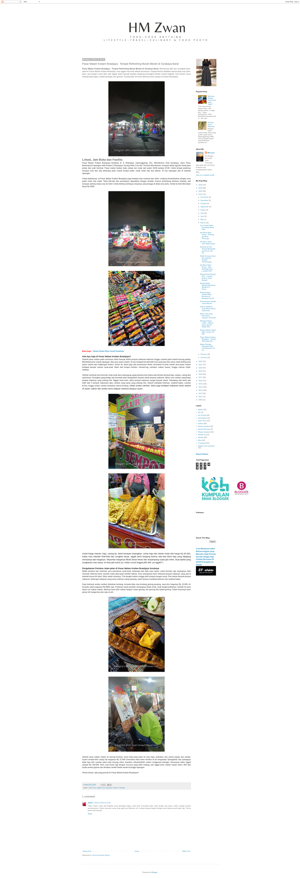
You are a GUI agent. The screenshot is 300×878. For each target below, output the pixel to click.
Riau (199, 440)
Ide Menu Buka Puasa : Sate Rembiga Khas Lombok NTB (206, 268)
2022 (201, 361)
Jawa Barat (202, 418)
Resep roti (202, 435)
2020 (201, 368)
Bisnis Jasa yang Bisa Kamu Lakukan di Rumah (208, 316)
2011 (200, 396)
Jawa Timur (92, 788)
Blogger (154, 872)
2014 (201, 387)
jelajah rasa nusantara (104, 788)
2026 (201, 185)
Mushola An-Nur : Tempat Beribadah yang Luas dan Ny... (207, 250)
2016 (201, 381)
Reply (90, 814)
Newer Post (87, 851)
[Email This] (102, 785)
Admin (90, 803)
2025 (201, 188)
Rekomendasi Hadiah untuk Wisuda (208, 302)
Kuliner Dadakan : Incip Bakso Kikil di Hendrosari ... (208, 308)
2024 (201, 191)
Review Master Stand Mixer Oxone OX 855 (208, 332)
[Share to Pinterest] (110, 785)
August (203, 210)
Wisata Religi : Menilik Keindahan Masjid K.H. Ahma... (207, 286)
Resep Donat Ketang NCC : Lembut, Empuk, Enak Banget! (208, 277)
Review (200, 437)
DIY (199, 412)
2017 (201, 377)
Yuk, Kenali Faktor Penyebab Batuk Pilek (207, 227)
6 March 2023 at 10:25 (102, 803)
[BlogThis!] (104, 785)
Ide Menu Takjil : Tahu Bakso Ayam (207, 243)
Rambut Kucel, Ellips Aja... (212, 124)
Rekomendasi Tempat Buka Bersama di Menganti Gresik (207, 295)
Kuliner (115, 788)
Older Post (186, 851)
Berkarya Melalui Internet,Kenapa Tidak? (212, 100)
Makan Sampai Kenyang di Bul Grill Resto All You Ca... (207, 347)
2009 (201, 400)
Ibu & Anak (202, 415)
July (202, 213)
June (203, 216)
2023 (201, 194)
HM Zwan (211, 153)
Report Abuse (202, 454)
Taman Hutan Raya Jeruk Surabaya (108, 351)
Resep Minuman (204, 429)
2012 (201, 393)
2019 (201, 371)
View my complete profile (205, 175)
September (205, 207)
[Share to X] (106, 785)
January (204, 357)
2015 (201, 384)
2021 (201, 364)
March (203, 223)
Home (137, 851)
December (205, 197)
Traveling (121, 788)
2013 (201, 390)
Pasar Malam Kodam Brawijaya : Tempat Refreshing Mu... (208, 339)
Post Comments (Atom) (101, 855)
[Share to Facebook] (108, 785)
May (202, 219)
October (204, 203)
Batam (200, 409)
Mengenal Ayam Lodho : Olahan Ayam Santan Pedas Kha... (206, 324)
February (204, 354)
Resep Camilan (203, 426)
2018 (201, 374)
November (205, 200)
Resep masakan (204, 432)
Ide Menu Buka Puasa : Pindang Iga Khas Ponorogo (207, 235)
